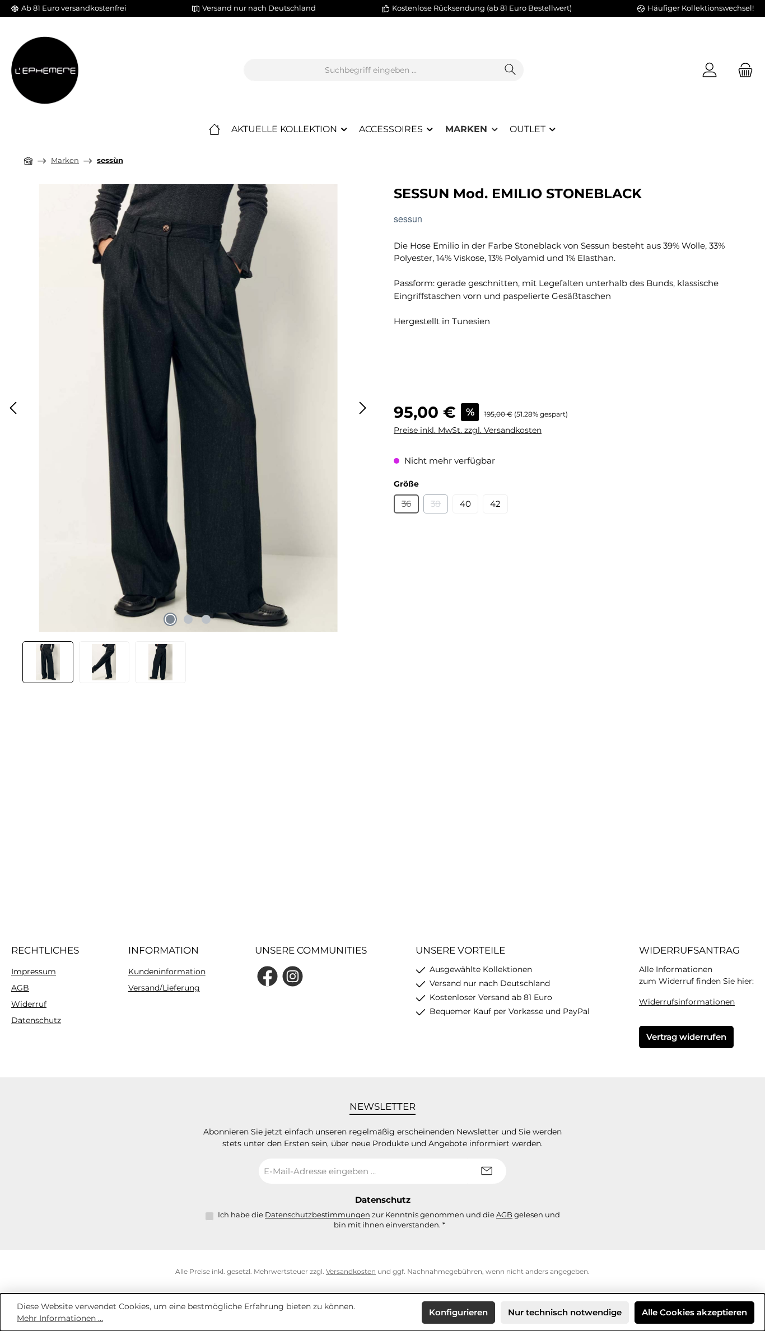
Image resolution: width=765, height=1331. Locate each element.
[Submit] (486, 1171)
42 (495, 503)
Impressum (33, 971)
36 (410, 505)
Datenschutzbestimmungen (317, 1214)
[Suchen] (510, 70)
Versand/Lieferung (164, 988)
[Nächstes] (362, 408)
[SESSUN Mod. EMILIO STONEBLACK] (188, 408)
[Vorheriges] (14, 408)
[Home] (214, 129)
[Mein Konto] (709, 70)
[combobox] (371, 70)
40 (465, 503)
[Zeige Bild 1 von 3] (170, 619)
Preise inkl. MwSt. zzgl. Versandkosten (468, 430)
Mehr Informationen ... (60, 1318)
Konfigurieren (458, 1312)
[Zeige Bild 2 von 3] (188, 619)
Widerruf (28, 1004)
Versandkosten (351, 1271)
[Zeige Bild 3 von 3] (206, 619)
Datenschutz (36, 1020)
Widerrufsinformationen (687, 1002)
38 (439, 505)
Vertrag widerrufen (686, 1036)
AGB (20, 988)
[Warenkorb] (742, 70)
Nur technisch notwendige (565, 1312)
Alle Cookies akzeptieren (694, 1312)
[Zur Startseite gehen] (44, 70)
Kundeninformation (167, 971)
